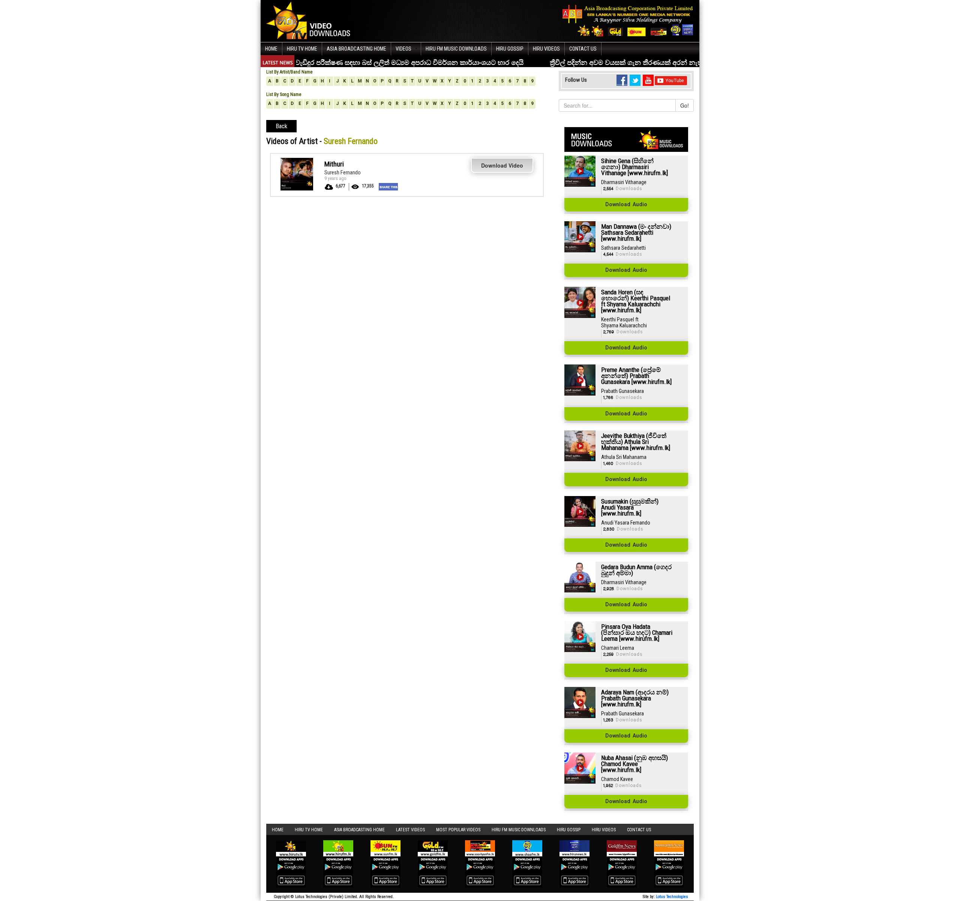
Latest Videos (410, 829)
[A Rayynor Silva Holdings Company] (628, 20)
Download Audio (626, 204)
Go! (684, 105)
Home (271, 49)
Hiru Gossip (510, 49)
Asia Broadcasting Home (356, 49)
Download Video (502, 165)
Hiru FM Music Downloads (456, 49)
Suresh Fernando (342, 172)
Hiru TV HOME (302, 49)
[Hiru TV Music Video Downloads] (310, 20)
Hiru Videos (546, 49)
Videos (403, 49)
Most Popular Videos (458, 829)
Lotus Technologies (672, 896)
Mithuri (334, 164)
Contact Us (583, 49)
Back (281, 126)
